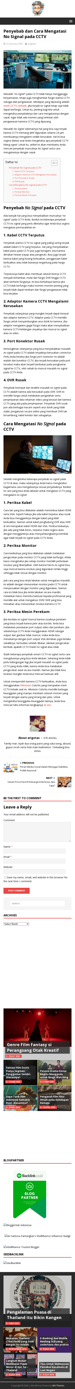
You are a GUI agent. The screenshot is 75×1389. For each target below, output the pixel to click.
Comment (9, 820)
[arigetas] (37, 15)
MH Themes (58, 1385)
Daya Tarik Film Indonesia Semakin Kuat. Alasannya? (18, 1100)
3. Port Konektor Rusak (23, 178)
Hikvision (25, 685)
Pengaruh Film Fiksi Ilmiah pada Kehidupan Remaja (54, 1100)
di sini (47, 705)
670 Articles (50, 738)
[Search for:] (37, 904)
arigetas (32, 43)
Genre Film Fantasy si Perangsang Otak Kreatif (33, 1047)
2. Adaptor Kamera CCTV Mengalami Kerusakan (34, 174)
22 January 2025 (14, 43)
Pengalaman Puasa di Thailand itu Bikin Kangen (34, 1314)
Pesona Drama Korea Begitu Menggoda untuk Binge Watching (54, 1074)
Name (7, 846)
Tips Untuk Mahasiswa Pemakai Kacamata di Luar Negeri (54, 1367)
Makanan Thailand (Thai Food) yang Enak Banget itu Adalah (20, 1341)
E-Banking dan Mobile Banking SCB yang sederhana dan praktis (54, 1341)
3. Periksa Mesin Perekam (24, 195)
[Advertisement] (37, 967)
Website (8, 867)
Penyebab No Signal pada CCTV (25, 167)
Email (6, 856)
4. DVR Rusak (18, 181)
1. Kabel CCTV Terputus (23, 171)
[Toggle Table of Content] (52, 163)
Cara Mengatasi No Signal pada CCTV (28, 184)
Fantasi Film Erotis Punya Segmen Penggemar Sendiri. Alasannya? (18, 1072)
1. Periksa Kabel (19, 188)
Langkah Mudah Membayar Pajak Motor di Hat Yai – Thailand (17, 1365)
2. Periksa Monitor (21, 191)
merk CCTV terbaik (15, 105)
